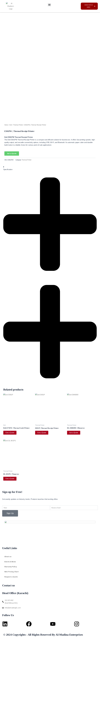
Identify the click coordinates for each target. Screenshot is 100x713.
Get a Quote (9, 432)
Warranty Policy (10, 567)
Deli (10, 125)
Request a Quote (11, 577)
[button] (49, 5)
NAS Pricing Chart (11, 572)
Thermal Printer (18, 125)
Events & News (10, 562)
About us (7, 556)
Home (6, 125)
